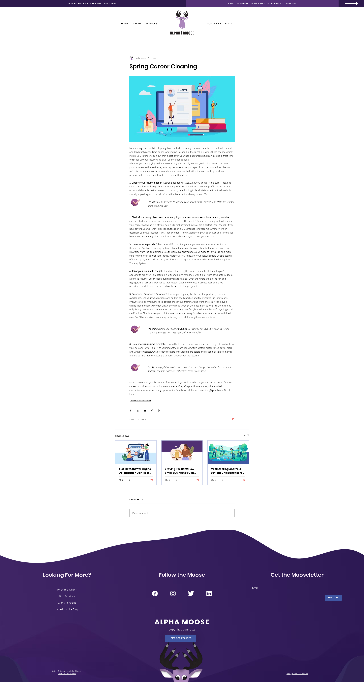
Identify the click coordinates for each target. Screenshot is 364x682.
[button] (351, 3)
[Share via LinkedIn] (144, 410)
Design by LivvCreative (297, 673)
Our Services (67, 596)
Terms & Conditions (67, 673)
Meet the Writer (67, 589)
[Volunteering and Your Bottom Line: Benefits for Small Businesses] (228, 452)
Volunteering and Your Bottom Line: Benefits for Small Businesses (227, 471)
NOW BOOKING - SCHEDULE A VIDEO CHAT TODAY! (92, 3)
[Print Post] (158, 410)
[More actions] (233, 58)
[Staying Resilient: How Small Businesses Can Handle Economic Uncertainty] (182, 452)
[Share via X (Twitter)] (137, 410)
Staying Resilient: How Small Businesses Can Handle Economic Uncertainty (179, 471)
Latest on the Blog (67, 609)
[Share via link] (151, 410)
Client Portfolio (67, 602)
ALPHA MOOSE (182, 622)
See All (246, 435)
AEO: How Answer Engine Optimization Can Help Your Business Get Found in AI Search (135, 471)
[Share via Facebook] (130, 410)
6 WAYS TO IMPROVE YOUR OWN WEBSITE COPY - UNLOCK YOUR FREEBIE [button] (262, 3)
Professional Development (140, 400)
